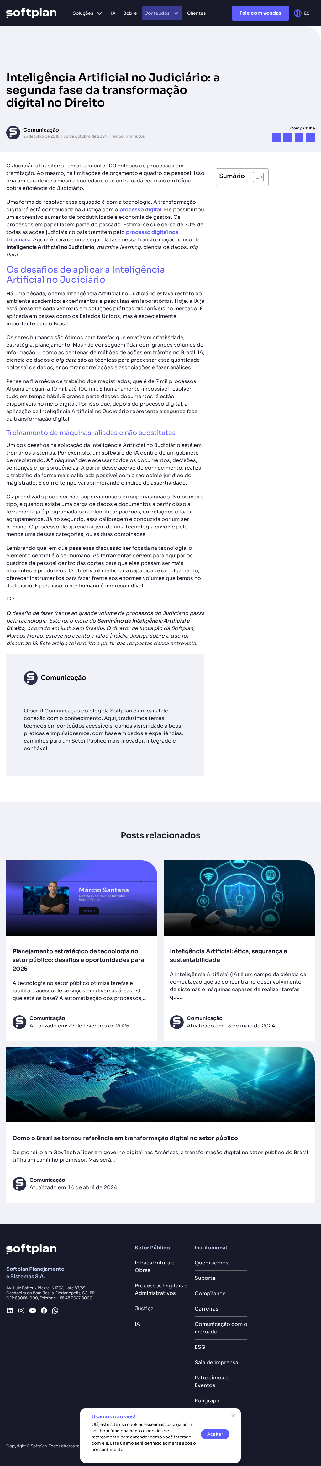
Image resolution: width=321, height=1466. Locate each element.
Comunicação (41, 130)
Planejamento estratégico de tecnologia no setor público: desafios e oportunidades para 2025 (78, 960)
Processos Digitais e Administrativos (161, 1289)
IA (137, 1324)
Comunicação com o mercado (221, 1328)
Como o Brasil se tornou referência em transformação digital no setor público (126, 1138)
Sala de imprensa (216, 1362)
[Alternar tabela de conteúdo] (255, 177)
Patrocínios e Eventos (212, 1381)
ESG (200, 1347)
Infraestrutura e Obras (155, 1266)
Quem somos (212, 1262)
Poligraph (207, 1400)
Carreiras (206, 1309)
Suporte (205, 1278)
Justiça (144, 1308)
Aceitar (215, 1434)
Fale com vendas (260, 13)
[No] (233, 1415)
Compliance (210, 1293)
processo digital (140, 209)
